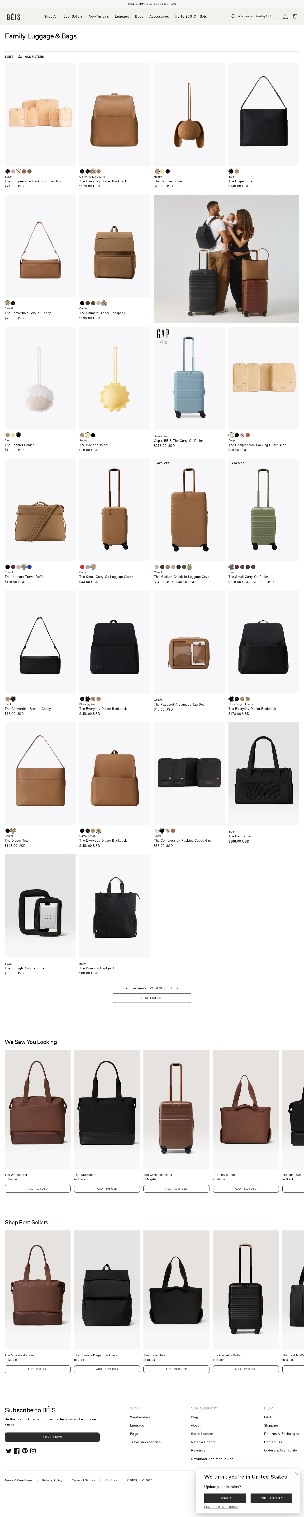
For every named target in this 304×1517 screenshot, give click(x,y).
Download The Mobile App (212, 1459)
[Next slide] (301, 4)
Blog (194, 1417)
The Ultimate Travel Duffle (25, 577)
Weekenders (140, 1417)
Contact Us (273, 1442)
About (195, 1425)
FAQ (267, 1417)
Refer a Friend (203, 1442)
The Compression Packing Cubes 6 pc (33, 181)
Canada (225, 1498)
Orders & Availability (280, 1450)
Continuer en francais (221, 1507)
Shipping (271, 1425)
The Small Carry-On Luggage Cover (106, 577)
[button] (256, 16)
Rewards (198, 1450)
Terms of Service (84, 1480)
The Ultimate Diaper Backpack (102, 313)
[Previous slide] (2, 4)
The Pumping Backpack (97, 968)
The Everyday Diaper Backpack (103, 181)
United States (271, 1498)
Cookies (111, 1480)
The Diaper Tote (240, 181)
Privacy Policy (52, 1480)
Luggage (137, 1425)
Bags (134, 1434)
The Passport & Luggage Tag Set (179, 704)
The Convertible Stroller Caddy (28, 313)
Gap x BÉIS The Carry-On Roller (178, 441)
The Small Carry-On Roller (248, 577)
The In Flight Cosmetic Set (25, 968)
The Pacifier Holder (168, 181)
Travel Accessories (145, 1442)
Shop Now (169, 4)
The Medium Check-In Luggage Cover (182, 577)
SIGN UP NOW (52, 1437)
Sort (9, 56)
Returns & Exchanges (281, 1434)
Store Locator (202, 1434)
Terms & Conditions (19, 1480)
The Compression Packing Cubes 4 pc (257, 445)
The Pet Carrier (240, 836)
